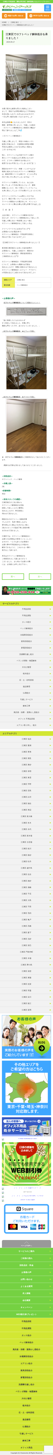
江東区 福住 (26, 803)
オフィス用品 (26, 1447)
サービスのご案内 (26, 1251)
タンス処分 (26, 622)
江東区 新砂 (26, 855)
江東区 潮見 (26, 758)
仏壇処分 (26, 693)
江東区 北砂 (26, 939)
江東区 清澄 (26, 971)
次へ (40, 576)
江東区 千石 (26, 894)
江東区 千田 (26, 907)
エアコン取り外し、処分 (26, 725)
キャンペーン (27, 1307)
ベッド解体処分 (22, 285)
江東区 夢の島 (26, 965)
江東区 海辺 (26, 810)
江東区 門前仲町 (26, 952)
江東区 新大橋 (26, 816)
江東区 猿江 (15, 22)
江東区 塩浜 (26, 739)
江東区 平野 (26, 784)
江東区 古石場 (26, 842)
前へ (13, 576)
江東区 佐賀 (26, 984)
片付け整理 (26, 667)
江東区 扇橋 (26, 887)
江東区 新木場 (26, 836)
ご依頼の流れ (27, 1258)
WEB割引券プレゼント (26, 1314)
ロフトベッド (7, 479)
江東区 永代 (26, 829)
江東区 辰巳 (26, 945)
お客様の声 (26, 1272)
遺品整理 (26, 686)
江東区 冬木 (26, 823)
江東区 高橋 (26, 926)
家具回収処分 (26, 641)
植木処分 (26, 673)
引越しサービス (26, 699)
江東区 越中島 (26, 868)
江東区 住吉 (26, 874)
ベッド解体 (18, 479)
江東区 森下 (26, 932)
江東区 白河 (26, 797)
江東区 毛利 (26, 913)
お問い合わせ (27, 1279)
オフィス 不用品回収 (26, 719)
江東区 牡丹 (26, 861)
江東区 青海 (26, 752)
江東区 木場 (26, 958)
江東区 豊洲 (26, 745)
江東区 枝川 (26, 849)
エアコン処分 (26, 1363)
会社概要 (26, 1300)
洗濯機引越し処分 (26, 654)
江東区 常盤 (26, 990)
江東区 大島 (26, 900)
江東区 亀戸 (26, 920)
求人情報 (26, 1293)
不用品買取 (26, 615)
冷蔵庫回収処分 (26, 635)
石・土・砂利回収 (26, 680)
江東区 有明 (26, 771)
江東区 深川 (26, 997)
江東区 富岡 (26, 1010)
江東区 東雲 (26, 778)
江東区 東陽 (26, 978)
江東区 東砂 (26, 765)
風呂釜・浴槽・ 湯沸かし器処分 (26, 712)
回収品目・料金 (26, 1265)
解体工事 (26, 706)
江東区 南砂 (26, 881)
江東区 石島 (26, 791)
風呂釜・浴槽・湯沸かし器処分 (26, 1349)
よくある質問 (27, 1286)
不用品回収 (26, 609)
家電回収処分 (26, 648)
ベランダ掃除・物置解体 (26, 661)
